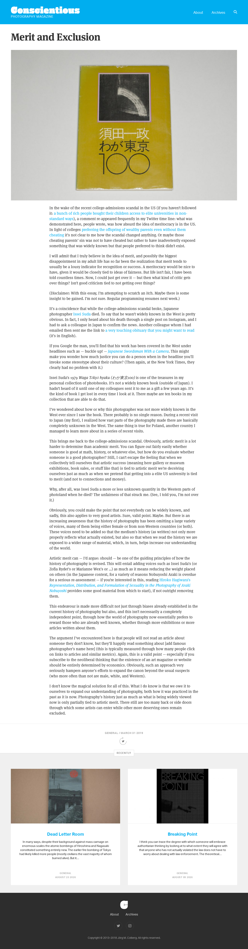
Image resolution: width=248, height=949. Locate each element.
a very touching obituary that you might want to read (149, 330)
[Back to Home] (124, 910)
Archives (218, 12)
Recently (124, 752)
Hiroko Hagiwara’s (119, 585)
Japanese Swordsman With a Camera (138, 351)
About (198, 12)
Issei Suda (82, 314)
